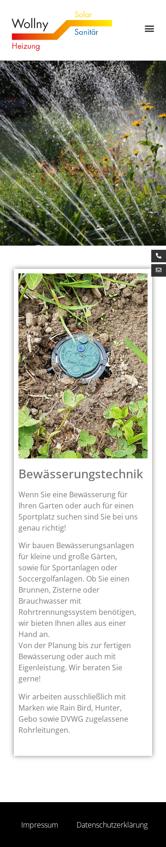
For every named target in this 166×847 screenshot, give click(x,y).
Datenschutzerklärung (112, 825)
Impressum (39, 825)
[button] (149, 28)
